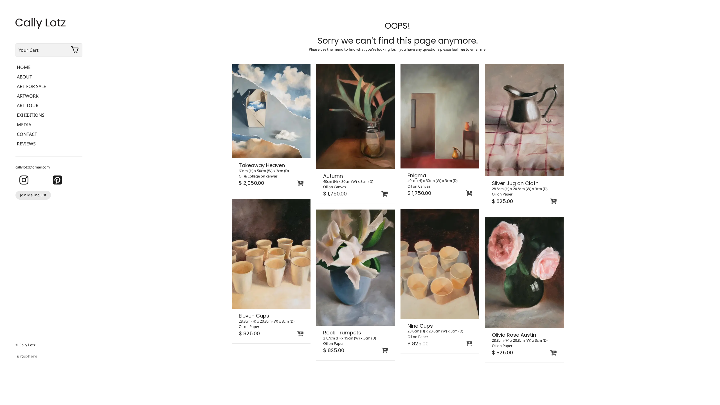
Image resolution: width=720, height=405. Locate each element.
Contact (27, 134)
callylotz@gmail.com (32, 167)
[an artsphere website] (27, 355)
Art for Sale (31, 86)
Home (24, 67)
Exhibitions (30, 115)
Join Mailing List (33, 194)
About (24, 77)
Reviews (26, 144)
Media (24, 125)
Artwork (28, 96)
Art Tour (28, 105)
